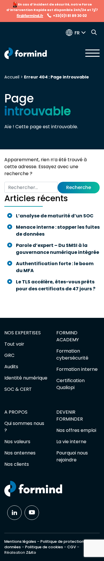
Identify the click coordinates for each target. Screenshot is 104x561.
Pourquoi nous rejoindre (72, 456)
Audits (11, 366)
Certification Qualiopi (70, 384)
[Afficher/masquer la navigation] (92, 53)
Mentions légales (20, 541)
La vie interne (71, 441)
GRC (9, 355)
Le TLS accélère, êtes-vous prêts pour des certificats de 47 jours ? (56, 285)
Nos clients (16, 464)
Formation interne (77, 369)
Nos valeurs (17, 441)
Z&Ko (31, 552)
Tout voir (14, 344)
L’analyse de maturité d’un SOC (55, 215)
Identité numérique (25, 378)
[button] (81, 33)
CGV (71, 546)
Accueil (11, 77)
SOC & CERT (18, 389)
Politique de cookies (44, 546)
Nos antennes (20, 453)
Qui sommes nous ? (24, 427)
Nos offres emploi (76, 430)
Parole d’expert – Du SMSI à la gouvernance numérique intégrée (57, 249)
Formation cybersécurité (72, 354)
